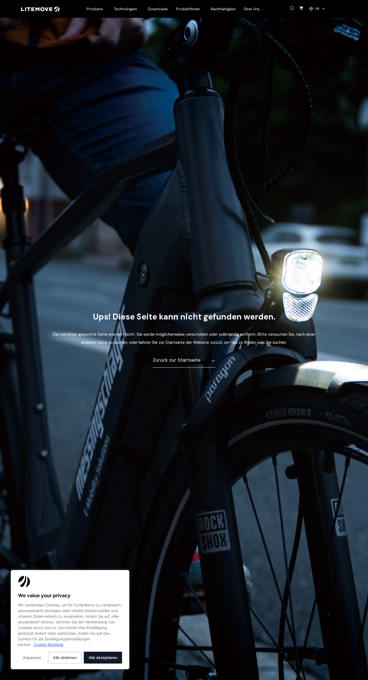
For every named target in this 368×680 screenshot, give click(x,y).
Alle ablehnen (65, 657)
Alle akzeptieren (103, 657)
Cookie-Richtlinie (48, 644)
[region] (70, 619)
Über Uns (252, 8)
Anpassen (32, 657)
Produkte (95, 8)
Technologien (125, 8)
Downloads (158, 8)
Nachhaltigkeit (223, 8)
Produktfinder (188, 8)
